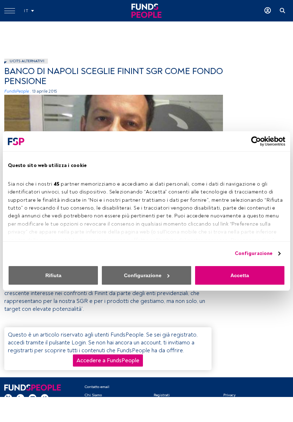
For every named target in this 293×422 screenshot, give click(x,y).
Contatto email (96, 386)
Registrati (162, 395)
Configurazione (253, 253)
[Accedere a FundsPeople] (267, 11)
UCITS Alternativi (27, 61)
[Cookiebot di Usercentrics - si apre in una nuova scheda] (254, 141)
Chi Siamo (93, 395)
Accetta (239, 275)
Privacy (229, 395)
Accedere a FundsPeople (107, 360)
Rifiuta (53, 275)
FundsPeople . (17, 91)
